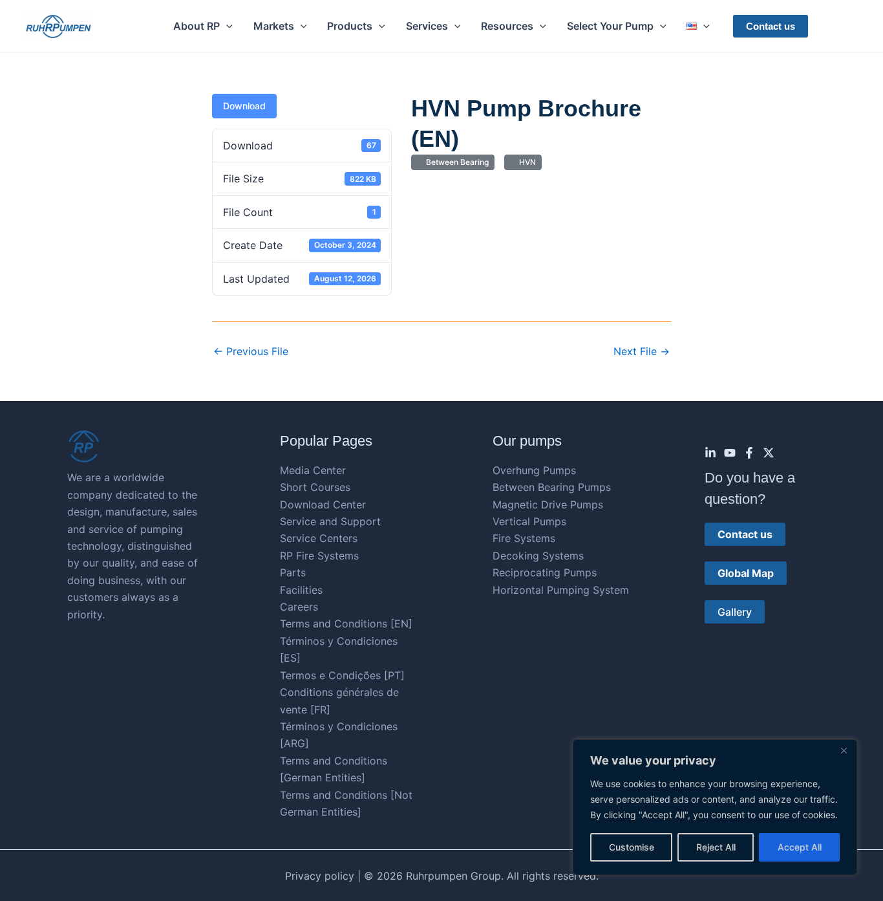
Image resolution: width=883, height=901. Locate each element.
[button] (226, 26)
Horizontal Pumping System (561, 589)
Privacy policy (319, 875)
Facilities (301, 589)
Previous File (250, 351)
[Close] (843, 750)
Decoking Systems (538, 555)
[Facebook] (749, 453)
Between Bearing (455, 162)
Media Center (313, 470)
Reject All (716, 846)
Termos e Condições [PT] (342, 675)
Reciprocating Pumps (545, 572)
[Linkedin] (710, 453)
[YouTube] (730, 453)
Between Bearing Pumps (552, 487)
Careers (299, 606)
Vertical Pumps (529, 521)
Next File (641, 351)
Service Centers (318, 538)
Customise (631, 846)
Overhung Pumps (534, 470)
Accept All (800, 846)
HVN (525, 162)
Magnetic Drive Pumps (548, 504)
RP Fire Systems (319, 555)
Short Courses (315, 487)
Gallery (735, 611)
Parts (293, 572)
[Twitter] (768, 453)
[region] (715, 807)
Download (244, 105)
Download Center (323, 504)
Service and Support (330, 521)
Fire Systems (524, 538)
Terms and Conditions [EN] (346, 623)
